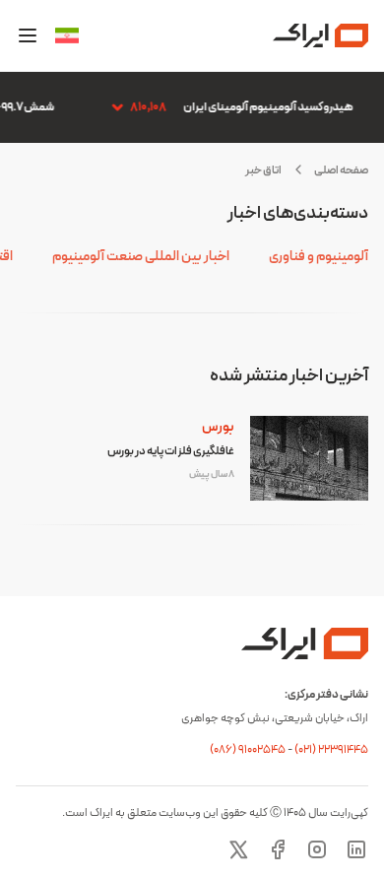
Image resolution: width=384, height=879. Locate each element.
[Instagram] (317, 849)
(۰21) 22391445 (331, 750)
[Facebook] (277, 849)
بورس (218, 427)
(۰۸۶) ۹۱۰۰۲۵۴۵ (249, 750)
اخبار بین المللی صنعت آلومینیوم (140, 256)
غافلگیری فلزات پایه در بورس (170, 451)
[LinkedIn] (356, 849)
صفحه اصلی (341, 170)
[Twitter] (238, 849)
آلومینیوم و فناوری (318, 256)
